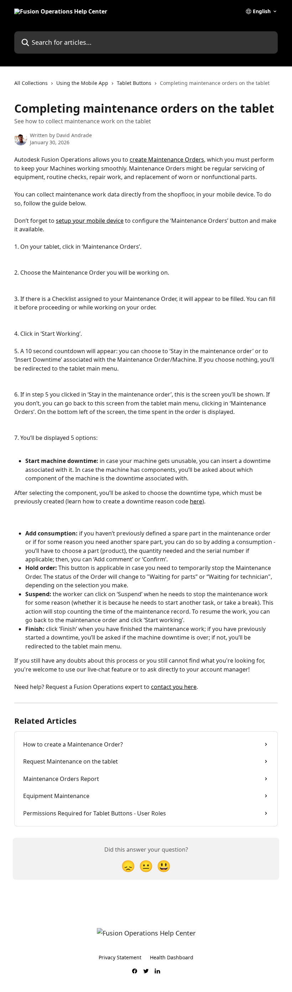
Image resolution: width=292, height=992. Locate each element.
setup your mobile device (90, 221)
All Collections (31, 83)
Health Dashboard (171, 957)
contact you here (174, 687)
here (196, 501)
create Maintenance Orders (167, 159)
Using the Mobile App (82, 83)
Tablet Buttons (134, 83)
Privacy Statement (120, 957)
